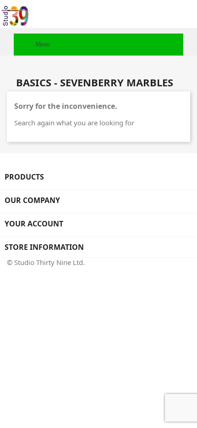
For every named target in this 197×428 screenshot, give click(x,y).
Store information (44, 247)
